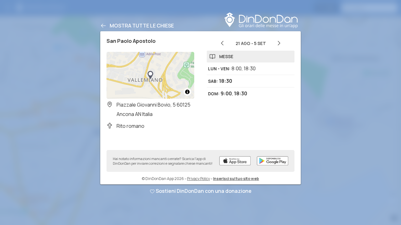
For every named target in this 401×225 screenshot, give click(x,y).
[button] (150, 75)
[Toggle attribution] (187, 92)
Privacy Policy (198, 178)
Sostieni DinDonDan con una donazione (204, 191)
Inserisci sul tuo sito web (236, 178)
